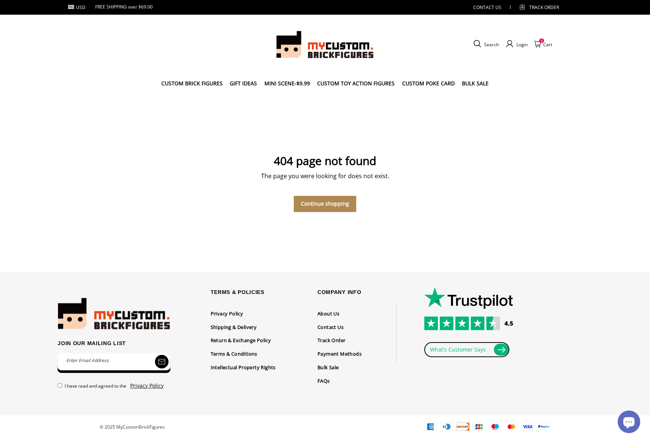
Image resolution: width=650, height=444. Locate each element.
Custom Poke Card (428, 83)
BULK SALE (475, 83)
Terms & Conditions (234, 353)
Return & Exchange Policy (241, 340)
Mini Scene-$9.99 (287, 83)
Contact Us (330, 327)
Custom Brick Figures (192, 83)
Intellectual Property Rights (243, 367)
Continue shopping (325, 203)
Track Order (544, 7)
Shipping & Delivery (234, 327)
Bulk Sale (328, 367)
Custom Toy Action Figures (356, 83)
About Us (328, 313)
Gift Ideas (243, 83)
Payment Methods (339, 353)
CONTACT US (487, 7)
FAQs (323, 380)
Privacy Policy (227, 313)
